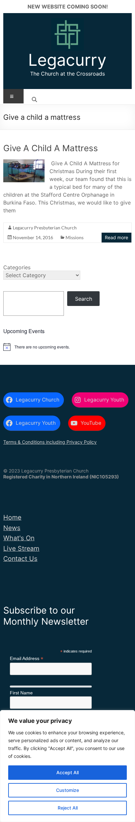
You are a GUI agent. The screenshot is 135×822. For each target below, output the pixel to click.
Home (12, 517)
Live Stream (21, 548)
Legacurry (67, 60)
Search (83, 298)
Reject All (68, 808)
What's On (18, 538)
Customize (67, 790)
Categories (16, 267)
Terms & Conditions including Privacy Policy (50, 442)
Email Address (26, 658)
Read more (116, 237)
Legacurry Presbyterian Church (45, 227)
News (11, 528)
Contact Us (20, 559)
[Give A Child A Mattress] (23, 162)
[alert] (67, 347)
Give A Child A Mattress (50, 148)
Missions (75, 237)
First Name (21, 692)
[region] (67, 766)
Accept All (67, 772)
